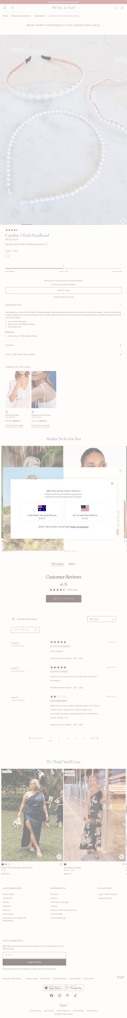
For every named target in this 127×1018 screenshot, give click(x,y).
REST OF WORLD (79, 527)
